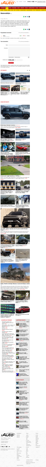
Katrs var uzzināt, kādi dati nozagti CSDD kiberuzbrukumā (25, 92)
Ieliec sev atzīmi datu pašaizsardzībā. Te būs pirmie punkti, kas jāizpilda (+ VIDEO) (7, 153)
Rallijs (27, 448)
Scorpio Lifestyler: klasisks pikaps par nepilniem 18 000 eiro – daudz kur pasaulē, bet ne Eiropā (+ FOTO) (8, 246)
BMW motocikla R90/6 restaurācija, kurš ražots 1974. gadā (7, 368)
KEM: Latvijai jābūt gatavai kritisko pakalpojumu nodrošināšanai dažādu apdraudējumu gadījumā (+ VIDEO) (24, 427)
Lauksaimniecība (28, 442)
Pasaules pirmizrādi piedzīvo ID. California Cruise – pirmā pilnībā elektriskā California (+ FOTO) (23, 345)
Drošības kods (5, 59)
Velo (26, 439)
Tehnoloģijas (19, 447)
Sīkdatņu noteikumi (4, 442)
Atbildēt (28, 35)
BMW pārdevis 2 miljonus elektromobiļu (21, 83)
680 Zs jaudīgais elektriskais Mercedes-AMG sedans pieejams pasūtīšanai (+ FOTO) (7, 140)
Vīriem (37, 433)
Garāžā (37, 440)
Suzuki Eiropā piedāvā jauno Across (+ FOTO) (21, 245)
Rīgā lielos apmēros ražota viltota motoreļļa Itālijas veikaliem (23, 349)
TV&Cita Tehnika (19, 456)
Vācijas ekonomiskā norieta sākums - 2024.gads (7, 350)
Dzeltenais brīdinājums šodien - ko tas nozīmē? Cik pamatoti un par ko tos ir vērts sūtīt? (8, 356)
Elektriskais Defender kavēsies (7, 82)
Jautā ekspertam (20, 465)
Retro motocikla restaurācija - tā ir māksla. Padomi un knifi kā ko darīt (8, 362)
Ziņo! (17, 1)
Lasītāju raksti (28, 463)
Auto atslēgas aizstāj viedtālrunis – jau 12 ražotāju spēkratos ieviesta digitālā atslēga (24, 358)
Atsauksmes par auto (29, 461)
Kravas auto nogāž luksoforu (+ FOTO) (10, 176)
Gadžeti (18, 457)
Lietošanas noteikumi (4, 439)
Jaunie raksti (20, 379)
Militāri (36, 442)
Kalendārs (27, 457)
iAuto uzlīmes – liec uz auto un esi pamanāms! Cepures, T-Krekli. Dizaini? (8, 325)
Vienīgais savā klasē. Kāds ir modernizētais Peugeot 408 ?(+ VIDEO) (22, 301)
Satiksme (37, 439)
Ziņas (27, 433)
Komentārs (6, 48)
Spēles (18, 454)
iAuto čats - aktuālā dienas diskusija (7, 346)
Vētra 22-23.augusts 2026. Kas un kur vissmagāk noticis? (8, 348)
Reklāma (20, 1)
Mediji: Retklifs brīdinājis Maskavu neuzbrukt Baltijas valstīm (15, 283)
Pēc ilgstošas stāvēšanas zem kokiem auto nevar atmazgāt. (8, 371)
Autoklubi (37, 443)
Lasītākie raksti (20, 320)
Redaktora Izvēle (28, 445)
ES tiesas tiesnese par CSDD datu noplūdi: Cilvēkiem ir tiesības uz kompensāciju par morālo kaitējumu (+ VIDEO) (7, 316)
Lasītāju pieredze (29, 459)
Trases (27, 456)
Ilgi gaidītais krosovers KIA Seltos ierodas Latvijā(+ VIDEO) (7, 301)
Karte (36, 444)
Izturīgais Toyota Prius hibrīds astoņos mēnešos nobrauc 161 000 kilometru (5, 93)
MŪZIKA (4, 328)
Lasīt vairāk (17, 127)
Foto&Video (18, 455)
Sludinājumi (19, 433)
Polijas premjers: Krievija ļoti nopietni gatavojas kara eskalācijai (8, 206)
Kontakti (24, 1)
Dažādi (18, 458)
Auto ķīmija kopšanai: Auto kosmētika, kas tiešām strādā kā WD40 (8, 359)
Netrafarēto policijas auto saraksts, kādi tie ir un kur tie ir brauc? (8, 322)
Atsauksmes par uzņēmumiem (30, 462)
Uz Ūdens (27, 440)
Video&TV (38, 447)
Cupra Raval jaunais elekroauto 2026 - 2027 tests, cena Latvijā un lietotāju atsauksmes (8, 334)
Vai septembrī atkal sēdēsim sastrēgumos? (23, 362)
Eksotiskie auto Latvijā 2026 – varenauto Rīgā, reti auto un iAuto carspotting (8, 353)
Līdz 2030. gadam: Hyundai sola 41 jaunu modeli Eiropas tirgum (15, 92)
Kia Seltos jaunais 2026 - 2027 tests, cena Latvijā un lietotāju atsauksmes (8, 337)
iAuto (4, 35)
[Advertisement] (37, 19)
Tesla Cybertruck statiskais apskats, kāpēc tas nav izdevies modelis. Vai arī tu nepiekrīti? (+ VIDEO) (7, 261)
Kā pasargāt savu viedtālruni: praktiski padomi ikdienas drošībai (24, 375)
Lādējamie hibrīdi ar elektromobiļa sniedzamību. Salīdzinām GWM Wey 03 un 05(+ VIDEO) (22, 191)
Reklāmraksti (28, 444)
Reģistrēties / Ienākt (41, 1)
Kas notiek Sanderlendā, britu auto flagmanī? (7, 340)
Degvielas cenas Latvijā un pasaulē (7, 332)
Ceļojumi (37, 441)
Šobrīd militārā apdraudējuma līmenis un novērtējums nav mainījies (22, 260)
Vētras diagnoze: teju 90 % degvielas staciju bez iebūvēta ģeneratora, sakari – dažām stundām (7, 192)
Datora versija (3, 444)
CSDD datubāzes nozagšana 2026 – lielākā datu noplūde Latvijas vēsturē (7, 365)
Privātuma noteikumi (4, 441)
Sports (27, 447)
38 (4, 262)
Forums (18, 459)
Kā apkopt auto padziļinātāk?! (8, 344)
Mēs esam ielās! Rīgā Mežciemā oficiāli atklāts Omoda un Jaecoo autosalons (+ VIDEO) (22, 206)
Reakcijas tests (38, 445)
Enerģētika (18, 448)
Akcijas (37, 459)
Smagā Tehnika (28, 441)
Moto (27, 438)
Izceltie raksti (5, 102)
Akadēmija (37, 438)
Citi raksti (4, 70)
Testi (27, 443)
